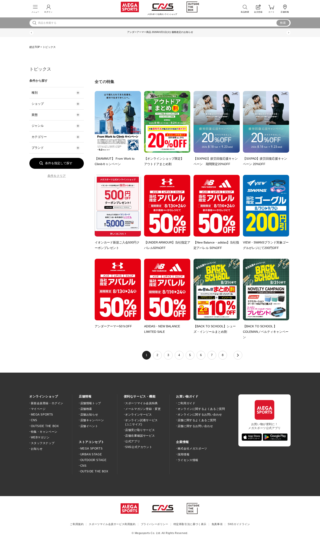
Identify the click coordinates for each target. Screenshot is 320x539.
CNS (34, 420)
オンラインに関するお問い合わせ (200, 414)
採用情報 (183, 454)
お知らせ (37, 448)
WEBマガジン (40, 437)
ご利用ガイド (186, 403)
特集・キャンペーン (44, 431)
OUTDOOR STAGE (93, 460)
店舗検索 (86, 409)
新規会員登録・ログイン (47, 403)
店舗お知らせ (89, 414)
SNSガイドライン (239, 524)
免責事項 (217, 524)
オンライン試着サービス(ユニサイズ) (141, 422)
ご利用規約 (77, 524)
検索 (283, 22)
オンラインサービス (138, 414)
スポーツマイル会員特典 (141, 403)
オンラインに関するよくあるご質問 (201, 409)
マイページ (38, 409)
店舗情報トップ (90, 403)
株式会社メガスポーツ (192, 448)
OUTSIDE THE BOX (45, 426)
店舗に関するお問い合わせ (195, 426)
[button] (31, 33)
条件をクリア (56, 175)
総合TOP (34, 47)
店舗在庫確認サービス (140, 435)
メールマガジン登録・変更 (143, 409)
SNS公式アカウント (138, 447)
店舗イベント (89, 426)
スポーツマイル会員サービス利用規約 (112, 524)
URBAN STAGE (91, 454)
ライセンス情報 (188, 460)
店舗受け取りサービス (140, 430)
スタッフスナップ (42, 443)
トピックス (49, 47)
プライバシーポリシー (154, 524)
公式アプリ (132, 441)
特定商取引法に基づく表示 (189, 524)
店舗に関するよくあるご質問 (197, 420)
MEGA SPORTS (42, 414)
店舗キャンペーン (92, 420)
